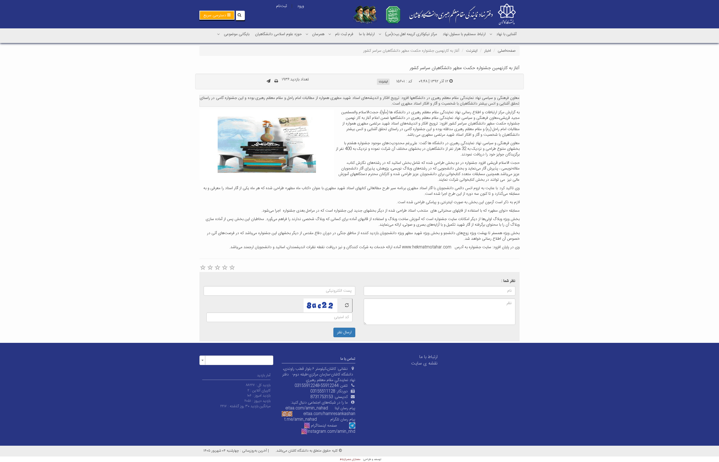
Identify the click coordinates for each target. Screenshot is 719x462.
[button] (217, 15)
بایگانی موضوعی (236, 34)
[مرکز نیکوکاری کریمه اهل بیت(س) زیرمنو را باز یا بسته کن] (380, 34)
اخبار (487, 50)
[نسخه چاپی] (276, 81)
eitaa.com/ (313, 414)
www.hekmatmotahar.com (426, 247)
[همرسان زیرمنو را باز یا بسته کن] (307, 34)
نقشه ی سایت (424, 363)
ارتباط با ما (367, 34)
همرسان (318, 34)
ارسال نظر (344, 332)
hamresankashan (339, 414)
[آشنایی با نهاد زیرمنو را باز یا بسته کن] (490, 34)
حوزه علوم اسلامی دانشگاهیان (278, 34)
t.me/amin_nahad (300, 419)
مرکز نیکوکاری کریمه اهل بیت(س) (411, 34)
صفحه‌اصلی (506, 50)
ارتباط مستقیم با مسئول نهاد (464, 34)
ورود (300, 6)
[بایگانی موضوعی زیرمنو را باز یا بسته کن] (218, 34)
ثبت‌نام (281, 6)
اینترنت (471, 50)
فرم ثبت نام (344, 34)
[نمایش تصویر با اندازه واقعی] (267, 145)
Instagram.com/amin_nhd (331, 431)
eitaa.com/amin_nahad (306, 408)
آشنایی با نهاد (506, 34)
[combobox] (236, 360)
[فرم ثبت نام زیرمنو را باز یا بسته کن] (329, 34)
